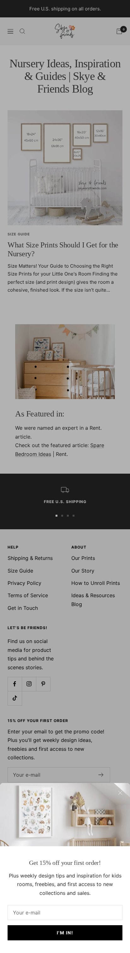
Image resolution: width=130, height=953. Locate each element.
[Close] (120, 793)
